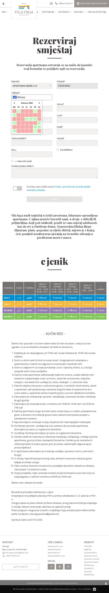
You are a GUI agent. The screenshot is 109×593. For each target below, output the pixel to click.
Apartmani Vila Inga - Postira (48, 583)
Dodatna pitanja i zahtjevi (22, 166)
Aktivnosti (64, 12)
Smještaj (87, 549)
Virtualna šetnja (97, 12)
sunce (7, 303)
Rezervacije (89, 575)
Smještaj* (15, 81)
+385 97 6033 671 (12, 556)
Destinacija (48, 12)
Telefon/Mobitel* (18, 138)
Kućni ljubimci (66, 149)
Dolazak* (61, 81)
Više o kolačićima (84, 589)
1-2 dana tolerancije (23, 161)
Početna (88, 546)
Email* (60, 127)
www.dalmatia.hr (54, 549)
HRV (4, 12)
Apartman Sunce (90, 556)
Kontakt (79, 12)
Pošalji (54, 199)
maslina (8, 316)
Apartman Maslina (91, 562)
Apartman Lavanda (91, 559)
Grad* (59, 115)
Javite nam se (20, 566)
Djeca (13, 149)
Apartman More (90, 552)
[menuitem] (7, 12)
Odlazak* (15, 92)
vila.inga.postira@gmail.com (44, 514)
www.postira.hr (54, 552)
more (7, 297)
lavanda (8, 310)
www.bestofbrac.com (56, 556)
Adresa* (60, 104)
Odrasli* (60, 138)
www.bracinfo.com (55, 546)
